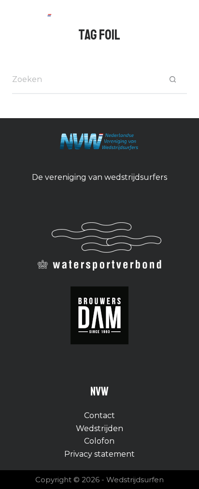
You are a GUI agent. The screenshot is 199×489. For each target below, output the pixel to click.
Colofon (99, 441)
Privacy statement (99, 454)
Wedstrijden (99, 428)
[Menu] (182, 20)
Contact (99, 415)
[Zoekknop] (172, 79)
